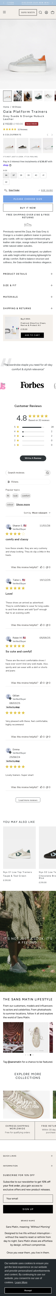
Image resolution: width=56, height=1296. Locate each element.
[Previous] (3, 2)
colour (10, 504)
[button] (40, 12)
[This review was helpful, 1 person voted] (41, 567)
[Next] (52, 2)
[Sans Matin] (28, 12)
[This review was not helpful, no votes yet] (47, 567)
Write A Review (33, 458)
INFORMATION (10, 1166)
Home (6, 107)
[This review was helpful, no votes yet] (41, 625)
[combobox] (37, 512)
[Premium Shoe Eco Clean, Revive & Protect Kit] (12, 328)
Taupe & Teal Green (14, 876)
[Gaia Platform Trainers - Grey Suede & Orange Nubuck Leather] (7, 96)
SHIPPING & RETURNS (17, 308)
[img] (4, 129)
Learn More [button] (21, 1282)
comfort (26, 495)
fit (8, 495)
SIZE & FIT (9, 285)
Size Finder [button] (14, 190)
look (15, 495)
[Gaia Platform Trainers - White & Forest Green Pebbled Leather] (48, 145)
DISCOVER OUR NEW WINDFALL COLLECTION (24, 3)
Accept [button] (28, 1290)
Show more (23, 504)
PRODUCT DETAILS (15, 273)
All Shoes (16, 107)
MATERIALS (10, 296)
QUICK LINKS (9, 1156)
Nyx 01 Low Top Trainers (17, 872)
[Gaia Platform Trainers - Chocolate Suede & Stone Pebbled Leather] (22, 145)
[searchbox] (25, 472)
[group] (28, 3)
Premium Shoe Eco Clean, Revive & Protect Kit (33, 324)
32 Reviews (22, 129)
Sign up (28, 1209)
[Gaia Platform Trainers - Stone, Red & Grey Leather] (9, 145)
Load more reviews (28, 800)
